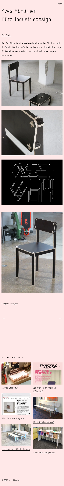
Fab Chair (6, 35)
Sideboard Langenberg (44, 452)
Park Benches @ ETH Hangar (16, 449)
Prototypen (14, 304)
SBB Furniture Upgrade (13, 418)
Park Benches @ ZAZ (43, 422)
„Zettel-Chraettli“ (10, 387)
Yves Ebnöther (18, 10)
